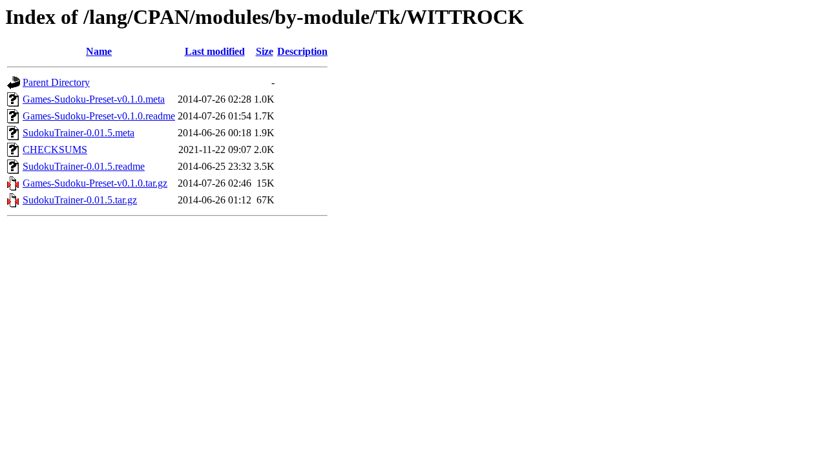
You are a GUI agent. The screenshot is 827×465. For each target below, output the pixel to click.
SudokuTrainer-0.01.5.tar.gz (80, 199)
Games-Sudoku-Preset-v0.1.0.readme (99, 115)
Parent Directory (56, 82)
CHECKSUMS (55, 149)
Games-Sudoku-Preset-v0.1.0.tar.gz (95, 183)
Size (264, 51)
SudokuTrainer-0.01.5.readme (84, 166)
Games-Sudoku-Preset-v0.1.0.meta (94, 99)
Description (302, 51)
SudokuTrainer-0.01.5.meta (78, 132)
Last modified (215, 51)
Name (99, 51)
